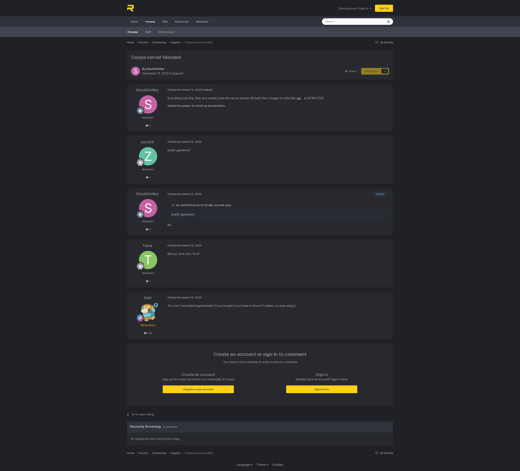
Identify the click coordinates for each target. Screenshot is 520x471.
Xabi (147, 298)
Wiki (165, 21)
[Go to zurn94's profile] (148, 156)
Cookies (277, 464)
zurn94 (147, 142)
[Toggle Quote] (173, 205)
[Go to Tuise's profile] (148, 260)
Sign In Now (321, 389)
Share (351, 71)
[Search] (388, 21)
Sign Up (384, 8)
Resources (182, 21)
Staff (148, 32)
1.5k (149, 333)
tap (299, 98)
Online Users (166, 32)
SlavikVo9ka (155, 69)
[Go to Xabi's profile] (148, 312)
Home (134, 21)
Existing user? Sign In (354, 8)
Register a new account (198, 389)
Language (244, 464)
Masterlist (202, 21)
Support (177, 73)
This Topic (372, 21)
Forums (150, 21)
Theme (261, 464)
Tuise (147, 246)
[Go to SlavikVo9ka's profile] (135, 71)
